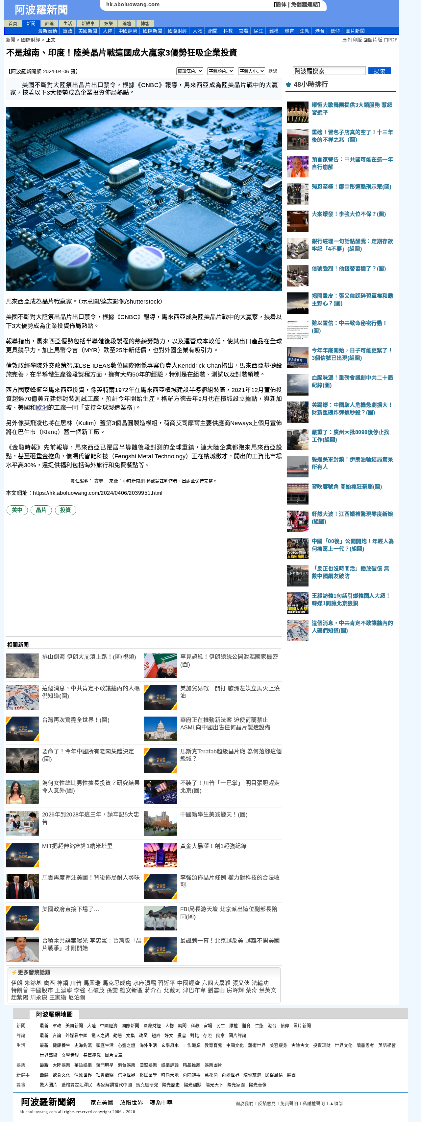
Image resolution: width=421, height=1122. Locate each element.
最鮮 (44, 1074)
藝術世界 (257, 1045)
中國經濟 (127, 31)
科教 (228, 31)
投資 (65, 510)
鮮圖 (291, 1074)
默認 (272, 71)
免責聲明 (289, 1103)
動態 (117, 1035)
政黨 (143, 1035)
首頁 (13, 23)
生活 (67, 23)
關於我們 (244, 1103)
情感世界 (83, 1074)
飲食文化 (61, 1074)
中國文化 (235, 1045)
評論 (49, 23)
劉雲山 (216, 990)
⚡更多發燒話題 (31, 972)
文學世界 (70, 1055)
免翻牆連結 (304, 4)
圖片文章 (114, 1055)
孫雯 (112, 990)
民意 (220, 1035)
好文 (168, 1035)
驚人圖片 (49, 1084)
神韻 (62, 983)
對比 (194, 1035)
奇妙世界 (230, 1074)
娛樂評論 (170, 1065)
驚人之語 (100, 1035)
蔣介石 (153, 990)
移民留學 (148, 1074)
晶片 (41, 510)
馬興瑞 (92, 983)
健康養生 (61, 1045)
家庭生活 (105, 1045)
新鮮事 (88, 23)
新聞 (31, 23)
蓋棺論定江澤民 (77, 1084)
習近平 (166, 983)
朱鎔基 (33, 983)
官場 (243, 31)
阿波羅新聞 (41, 10)
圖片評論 (237, 1035)
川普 (76, 983)
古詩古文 (300, 1045)
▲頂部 (336, 1103)
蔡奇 (251, 990)
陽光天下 (214, 1084)
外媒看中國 (76, 1035)
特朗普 (20, 990)
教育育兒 (213, 1045)
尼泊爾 (77, 998)
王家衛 (58, 998)
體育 (289, 31)
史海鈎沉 (83, 1045)
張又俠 (241, 983)
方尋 (99, 480)
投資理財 (322, 1045)
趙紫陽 (20, 998)
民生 (258, 31)
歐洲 (42, 407)
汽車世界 (127, 1074)
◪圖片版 (372, 39)
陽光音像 (258, 1084)
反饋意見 (267, 1103)
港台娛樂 (127, 1065)
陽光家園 (236, 1084)
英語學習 (387, 1045)
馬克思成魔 (117, 983)
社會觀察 (105, 1074)
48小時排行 (311, 84)
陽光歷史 (171, 1084)
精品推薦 (192, 1065)
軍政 (67, 31)
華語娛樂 (83, 1065)
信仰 (335, 31)
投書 (181, 1035)
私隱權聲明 (314, 1103)
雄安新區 (131, 990)
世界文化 (344, 1045)
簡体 (281, 4)
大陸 (107, 31)
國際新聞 (152, 31)
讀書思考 (365, 1045)
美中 (17, 510)
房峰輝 (235, 990)
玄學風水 (170, 1045)
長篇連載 (92, 1055)
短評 (156, 1035)
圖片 (355, 31)
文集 (130, 1035)
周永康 (39, 998)
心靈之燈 (127, 1045)
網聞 (213, 31)
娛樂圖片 (213, 1065)
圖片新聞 (302, 1025)
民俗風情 (274, 1074)
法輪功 (260, 983)
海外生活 (148, 1045)
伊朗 (17, 983)
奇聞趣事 (192, 1074)
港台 (320, 31)
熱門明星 (105, 1065)
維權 (274, 31)
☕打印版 (352, 39)
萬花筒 (211, 1074)
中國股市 (41, 990)
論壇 (126, 23)
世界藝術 (49, 1055)
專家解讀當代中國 (114, 1084)
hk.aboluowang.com (133, 4)
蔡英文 (268, 990)
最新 (47, 31)
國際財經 (177, 31)
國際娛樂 (148, 1065)
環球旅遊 (252, 1074)
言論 (57, 1035)
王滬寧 (63, 990)
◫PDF (390, 39)
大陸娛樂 (61, 1065)
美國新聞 (87, 31)
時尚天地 (170, 1074)
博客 (145, 23)
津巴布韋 (194, 990)
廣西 (49, 983)
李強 (80, 990)
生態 (305, 31)
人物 (197, 31)
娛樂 (108, 23)
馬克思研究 (147, 1084)
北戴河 (172, 990)
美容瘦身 (278, 1045)
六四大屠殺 (216, 983)
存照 (207, 1035)
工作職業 (192, 1045)
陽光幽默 (193, 1084)
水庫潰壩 (144, 983)
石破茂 (96, 990)
